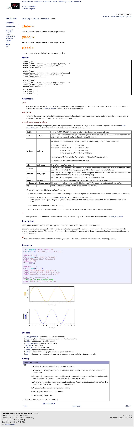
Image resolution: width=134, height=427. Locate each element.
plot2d (26, 251)
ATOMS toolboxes (74, 1)
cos (32, 268)
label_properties (117, 217)
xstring (28, 345)
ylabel (26, 261)
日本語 (112, 16)
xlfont (28, 352)
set (27, 354)
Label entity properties (10, 31)
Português (120, 16)
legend (8, 34)
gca (30, 263)
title (7, 42)
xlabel (8, 44)
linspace (31, 250)
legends (8, 40)
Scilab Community (59, 1)
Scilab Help (11, 18)
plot (25, 257)
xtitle (7, 47)
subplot (26, 255)
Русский (128, 16)
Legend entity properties (10, 37)
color (28, 350)
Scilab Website (27, 1)
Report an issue (49, 403)
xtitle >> (128, 406)
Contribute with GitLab (42, 1)
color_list (29, 347)
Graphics (10, 22)
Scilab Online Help (29, 6)
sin (32, 257)
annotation (10, 26)
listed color (63, 197)
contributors (10, 424)
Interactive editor (32, 343)
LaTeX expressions (49, 109)
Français (106, 16)
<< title (24, 406)
